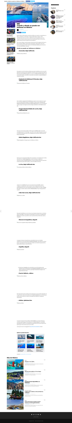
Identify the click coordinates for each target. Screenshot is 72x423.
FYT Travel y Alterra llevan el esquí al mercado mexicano (10, 35)
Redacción (22, 29)
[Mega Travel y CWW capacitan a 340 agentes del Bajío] (11, 61)
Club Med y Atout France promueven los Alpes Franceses (11, 44)
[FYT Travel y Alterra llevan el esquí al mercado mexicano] (11, 33)
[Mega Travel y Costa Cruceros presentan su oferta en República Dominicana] (11, 51)
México (25, 354)
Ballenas (22, 354)
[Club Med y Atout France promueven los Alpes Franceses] (11, 42)
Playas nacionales (28, 354)
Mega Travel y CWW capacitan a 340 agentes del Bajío (11, 63)
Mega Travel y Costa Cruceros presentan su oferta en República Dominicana (10, 53)
